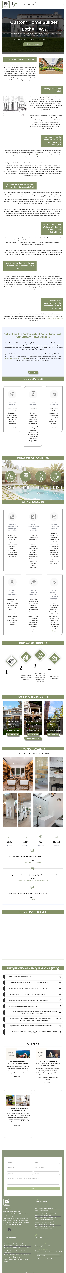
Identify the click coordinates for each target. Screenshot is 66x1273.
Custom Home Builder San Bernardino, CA (46, 1214)
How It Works (41, 155)
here (55, 347)
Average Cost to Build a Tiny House (13, 1258)
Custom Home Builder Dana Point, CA (44, 1228)
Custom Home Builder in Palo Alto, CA (44, 1224)
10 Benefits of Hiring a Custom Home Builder (15, 1245)
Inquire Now (33, 44)
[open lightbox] (18, 774)
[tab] (18, 754)
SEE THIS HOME (13, 735)
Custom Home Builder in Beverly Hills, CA (45, 1208)
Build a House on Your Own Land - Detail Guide (16, 1243)
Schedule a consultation (55, 318)
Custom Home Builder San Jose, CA (44, 1215)
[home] (6, 4)
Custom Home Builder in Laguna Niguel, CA (46, 1221)
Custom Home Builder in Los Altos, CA (44, 1222)
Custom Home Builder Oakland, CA (44, 1212)
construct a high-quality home (27, 65)
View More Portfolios (33, 738)
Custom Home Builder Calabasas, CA (44, 1226)
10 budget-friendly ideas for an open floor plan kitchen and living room (16, 1255)
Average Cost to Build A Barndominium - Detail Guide (16, 1248)
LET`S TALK (33, 372)
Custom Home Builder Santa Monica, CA (45, 1217)
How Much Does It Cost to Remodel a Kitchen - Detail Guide (16, 1251)
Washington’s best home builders (16, 358)
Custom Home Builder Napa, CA (43, 1210)
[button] (63, 4)
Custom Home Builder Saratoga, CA (44, 1219)
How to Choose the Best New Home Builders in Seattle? (16, 1260)
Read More (17, 1076)
